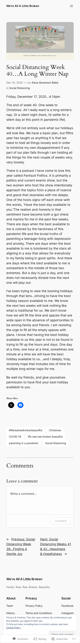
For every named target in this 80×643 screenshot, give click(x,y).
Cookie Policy (13, 627)
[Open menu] (71, 6)
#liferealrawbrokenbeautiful (25, 430)
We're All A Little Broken (22, 6)
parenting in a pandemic (24, 443)
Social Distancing (19, 88)
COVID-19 (15, 436)
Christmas (55, 430)
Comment (61, 520)
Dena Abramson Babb (45, 82)
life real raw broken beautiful (45, 436)
